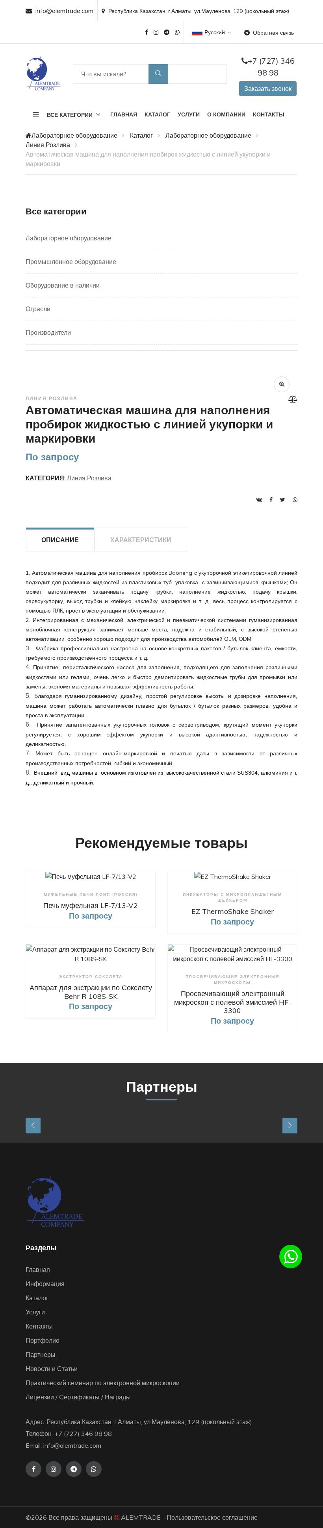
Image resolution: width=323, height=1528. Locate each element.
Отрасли (38, 309)
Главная (123, 114)
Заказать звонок (267, 88)
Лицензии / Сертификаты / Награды (78, 1397)
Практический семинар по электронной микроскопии (103, 1383)
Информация (45, 1284)
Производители (48, 332)
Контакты (268, 114)
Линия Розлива (48, 145)
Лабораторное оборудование (74, 135)
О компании (226, 114)
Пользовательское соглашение (212, 1517)
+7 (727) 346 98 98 (271, 67)
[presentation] (33, 1125)
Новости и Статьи (52, 1369)
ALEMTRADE (141, 1517)
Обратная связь (273, 32)
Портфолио (42, 1340)
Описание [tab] (60, 540)
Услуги (189, 114)
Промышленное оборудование (71, 262)
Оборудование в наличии (63, 285)
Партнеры (41, 1354)
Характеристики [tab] (140, 540)
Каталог (157, 114)
